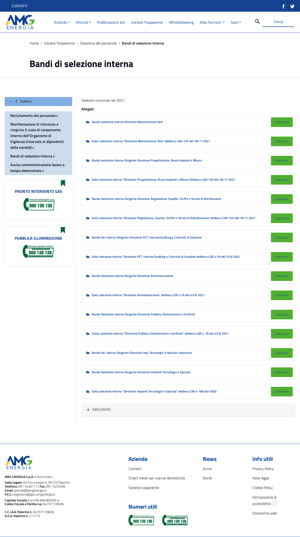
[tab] (188, 409)
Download (281, 121)
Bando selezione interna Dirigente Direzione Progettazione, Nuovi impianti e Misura (147, 160)
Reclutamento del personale (33, 115)
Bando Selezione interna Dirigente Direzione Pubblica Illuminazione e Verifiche (143, 314)
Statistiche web (264, 513)
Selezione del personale (98, 43)
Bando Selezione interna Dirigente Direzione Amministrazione (132, 276)
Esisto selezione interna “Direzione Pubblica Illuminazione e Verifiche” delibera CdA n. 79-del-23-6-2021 (160, 333)
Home (34, 43)
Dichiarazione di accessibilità (264, 500)
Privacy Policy (263, 468)
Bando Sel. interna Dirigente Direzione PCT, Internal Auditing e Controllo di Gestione (147, 237)
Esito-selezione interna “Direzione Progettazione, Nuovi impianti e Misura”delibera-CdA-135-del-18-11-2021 (163, 179)
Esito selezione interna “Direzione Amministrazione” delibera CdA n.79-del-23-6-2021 (148, 295)
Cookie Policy (262, 487)
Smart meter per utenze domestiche (156, 478)
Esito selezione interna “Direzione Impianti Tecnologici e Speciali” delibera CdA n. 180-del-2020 (154, 391)
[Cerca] (257, 21)
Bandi (207, 478)
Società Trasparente (59, 43)
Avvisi (207, 468)
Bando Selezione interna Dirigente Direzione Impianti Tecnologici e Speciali (141, 372)
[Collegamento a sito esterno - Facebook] (283, 6)
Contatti (134, 468)
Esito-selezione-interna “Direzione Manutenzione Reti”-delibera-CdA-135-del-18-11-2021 (151, 141)
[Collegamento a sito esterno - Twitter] (292, 6)
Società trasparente (143, 487)
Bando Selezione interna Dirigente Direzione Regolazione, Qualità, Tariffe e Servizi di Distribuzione (156, 199)
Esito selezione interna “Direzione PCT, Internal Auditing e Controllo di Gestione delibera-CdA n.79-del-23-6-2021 (166, 256)
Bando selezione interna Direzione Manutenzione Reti (127, 122)
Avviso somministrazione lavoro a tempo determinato (37, 167)
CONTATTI (19, 6)
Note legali (260, 478)
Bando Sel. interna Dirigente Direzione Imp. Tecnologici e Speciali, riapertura (142, 353)
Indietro (25, 101)
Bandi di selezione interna (31, 156)
